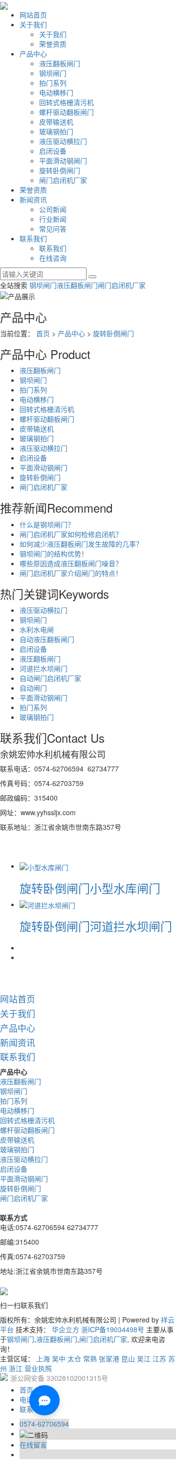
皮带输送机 (56, 121)
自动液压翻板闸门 (47, 639)
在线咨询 (52, 258)
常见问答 (52, 228)
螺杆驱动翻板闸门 (66, 112)
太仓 (74, 1358)
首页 (43, 333)
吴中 (59, 1358)
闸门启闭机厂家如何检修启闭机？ (71, 534)
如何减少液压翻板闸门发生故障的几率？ (81, 544)
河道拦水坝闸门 (43, 668)
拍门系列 (52, 83)
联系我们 (33, 238)
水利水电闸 (37, 629)
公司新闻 (52, 209)
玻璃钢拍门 (56, 131)
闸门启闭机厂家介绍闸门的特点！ (71, 573)
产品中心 (33, 53)
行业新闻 (52, 219)
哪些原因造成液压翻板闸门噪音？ (71, 563)
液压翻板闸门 (59, 63)
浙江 (15, 1368)
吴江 (144, 1358)
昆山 (128, 1358)
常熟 (90, 1358)
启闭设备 (52, 151)
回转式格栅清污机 (66, 102)
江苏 (159, 1358)
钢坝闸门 (52, 73)
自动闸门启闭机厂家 (50, 678)
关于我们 (33, 24)
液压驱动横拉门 (63, 141)
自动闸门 (33, 688)
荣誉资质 (52, 44)
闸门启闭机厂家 (63, 180)
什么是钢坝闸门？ (47, 524)
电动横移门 (56, 92)
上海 (43, 1358)
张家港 (109, 1358)
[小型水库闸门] (44, 866)
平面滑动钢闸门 (63, 160)
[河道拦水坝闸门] (47, 904)
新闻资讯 (33, 199)
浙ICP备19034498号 (112, 1329)
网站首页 (33, 14)
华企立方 (65, 1329)
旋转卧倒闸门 (59, 170)
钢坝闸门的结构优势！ (54, 553)
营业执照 (38, 1368)
